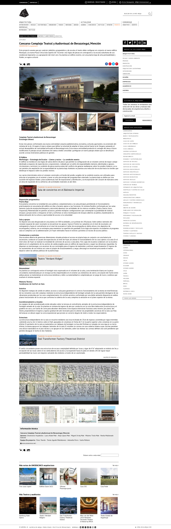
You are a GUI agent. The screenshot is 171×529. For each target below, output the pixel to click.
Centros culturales (130, 151)
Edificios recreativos (130, 177)
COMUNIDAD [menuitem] (23, 2)
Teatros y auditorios (46, 36)
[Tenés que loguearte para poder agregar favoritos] (20, 64)
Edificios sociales (129, 179)
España (125, 247)
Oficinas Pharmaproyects (65, 487)
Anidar (76, 25)
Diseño (125, 77)
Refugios (126, 225)
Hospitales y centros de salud (133, 190)
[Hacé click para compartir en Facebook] (106, 63)
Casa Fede (104, 486)
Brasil (125, 283)
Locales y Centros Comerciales (133, 200)
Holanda (126, 278)
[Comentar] (24, 64)
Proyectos (126, 63)
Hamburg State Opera (24, 517)
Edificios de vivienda (130, 167)
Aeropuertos (127, 131)
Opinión (109, 25)
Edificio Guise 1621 (46, 486)
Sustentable (42, 25)
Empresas (23, 27)
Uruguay (126, 255)
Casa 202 (83, 486)
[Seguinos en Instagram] (139, 43)
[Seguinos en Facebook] (125, 43)
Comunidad (127, 22)
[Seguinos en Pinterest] (134, 43)
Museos (125, 205)
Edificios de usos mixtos (131, 164)
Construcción (127, 66)
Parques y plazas (129, 213)
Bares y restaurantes (130, 136)
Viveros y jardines (129, 236)
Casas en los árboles (130, 143)
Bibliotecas (127, 138)
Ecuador (126, 265)
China (125, 253)
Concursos (92, 25)
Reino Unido (127, 294)
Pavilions (126, 218)
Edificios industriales (131, 172)
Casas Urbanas (128, 149)
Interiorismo (24, 25)
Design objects (128, 156)
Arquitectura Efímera (131, 133)
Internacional (128, 250)
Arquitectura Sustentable (132, 68)
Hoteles (126, 192)
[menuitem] (135, 3)
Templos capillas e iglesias (132, 233)
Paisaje (33, 25)
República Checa (129, 291)
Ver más (115, 465)
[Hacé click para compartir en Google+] (110, 63)
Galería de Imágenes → (110, 357)
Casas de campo (128, 141)
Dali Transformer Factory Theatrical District (66, 518)
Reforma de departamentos (132, 223)
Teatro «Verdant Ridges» (45, 517)
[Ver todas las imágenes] (29, 63)
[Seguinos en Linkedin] (144, 43)
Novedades (23, 30)
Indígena (68, 25)
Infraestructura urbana (132, 197)
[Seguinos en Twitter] (130, 43)
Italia (125, 260)
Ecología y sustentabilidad (132, 159)
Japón (125, 273)
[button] (149, 13)
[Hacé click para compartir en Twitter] (113, 63)
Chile (125, 271)
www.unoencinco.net (28, 443)
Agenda (83, 25)
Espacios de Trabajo (130, 184)
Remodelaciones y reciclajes (133, 228)
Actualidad (86, 22)
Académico (127, 86)
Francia (126, 276)
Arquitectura (25, 22)
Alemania (126, 288)
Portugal (126, 281)
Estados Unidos (128, 263)
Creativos (126, 25)
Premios (117, 25)
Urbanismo (53, 25)
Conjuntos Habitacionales (132, 154)
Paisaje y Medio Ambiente (131, 58)
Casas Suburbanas (129, 146)
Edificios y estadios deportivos (133, 182)
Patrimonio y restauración (132, 215)
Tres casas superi (25, 486)
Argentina (58, 36)
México (125, 258)
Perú (125, 286)
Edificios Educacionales (131, 169)
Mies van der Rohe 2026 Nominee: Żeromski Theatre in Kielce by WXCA (86, 519)
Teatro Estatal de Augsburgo (106, 517)
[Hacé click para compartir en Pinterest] (117, 63)
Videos (61, 25)
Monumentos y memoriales (132, 202)
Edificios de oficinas (130, 161)
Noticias (101, 25)
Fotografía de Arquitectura (132, 187)
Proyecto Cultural (129, 220)
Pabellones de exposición (132, 210)
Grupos (134, 25)
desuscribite (147, 120)
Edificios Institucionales (132, 174)
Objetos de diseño (129, 208)
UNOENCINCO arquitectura (28, 46)
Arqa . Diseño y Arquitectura (24, 11)
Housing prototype (129, 195)
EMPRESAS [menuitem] (33, 2)
